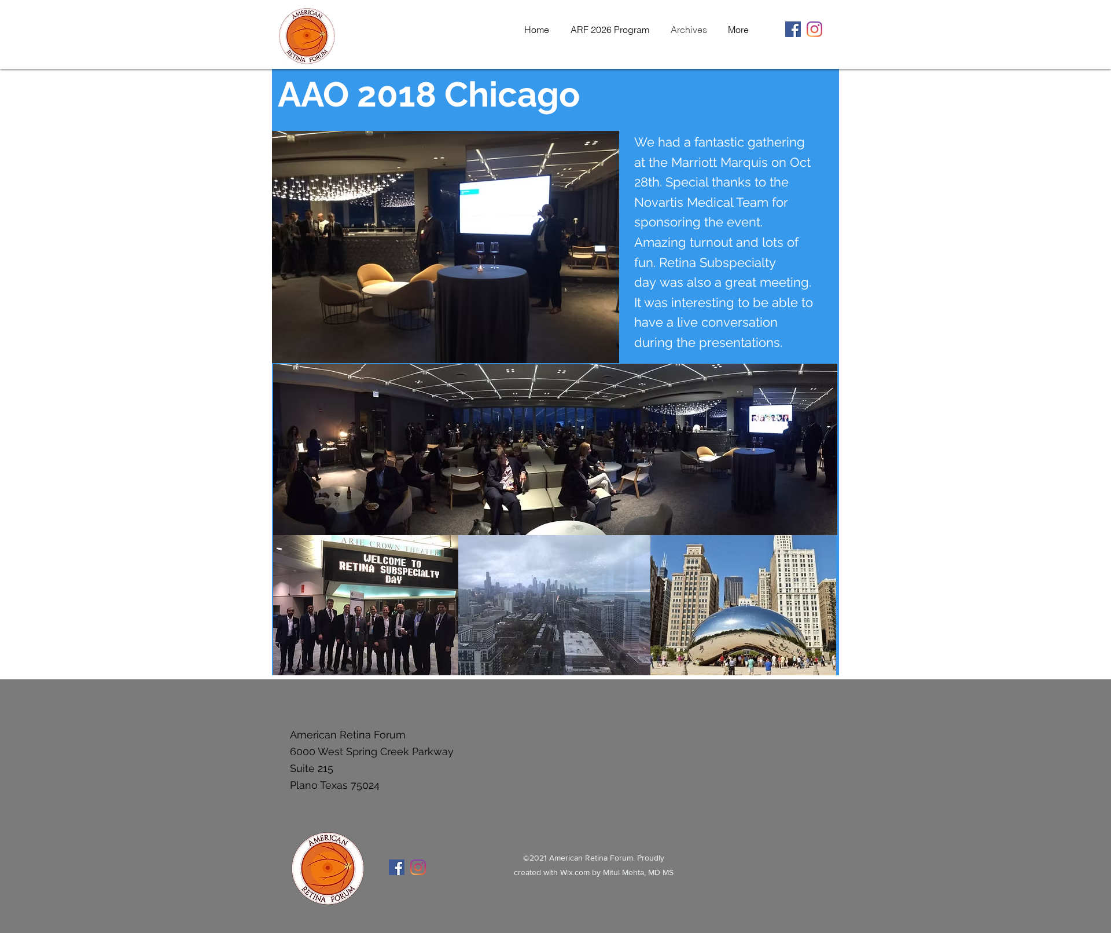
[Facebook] (793, 29)
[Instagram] (814, 29)
